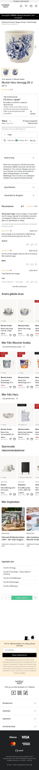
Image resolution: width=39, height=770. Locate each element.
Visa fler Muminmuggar (11, 582)
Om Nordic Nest (9, 726)
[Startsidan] (6, 6)
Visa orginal (19, 282)
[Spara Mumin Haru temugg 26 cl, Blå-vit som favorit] (35, 598)
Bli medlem (33, 112)
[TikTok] (26, 692)
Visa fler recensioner (19, 286)
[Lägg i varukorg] (14, 335)
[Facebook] (14, 692)
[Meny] (36, 5)
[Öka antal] (9, 598)
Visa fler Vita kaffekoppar (12, 578)
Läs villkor (22, 673)
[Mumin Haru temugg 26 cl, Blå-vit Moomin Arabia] (19, 46)
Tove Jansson (6, 79)
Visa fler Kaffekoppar (10, 586)
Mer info (33, 140)
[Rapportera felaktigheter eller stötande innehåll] (36, 244)
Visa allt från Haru (8, 398)
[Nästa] (35, 47)
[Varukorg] (31, 5)
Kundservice (7, 703)
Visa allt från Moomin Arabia (11, 347)
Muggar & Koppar (21, 22)
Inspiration (7, 719)
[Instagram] (20, 692)
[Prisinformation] (10, 121)
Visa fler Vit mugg (9, 568)
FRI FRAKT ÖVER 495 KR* (21, 1)
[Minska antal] (3, 598)
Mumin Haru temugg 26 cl (10, 24)
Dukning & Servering (8, 22)
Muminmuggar (32, 22)
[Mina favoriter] (26, 5)
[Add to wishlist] (10, 335)
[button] (7, 90)
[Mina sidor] (21, 5)
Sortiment (6, 711)
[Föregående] (4, 47)
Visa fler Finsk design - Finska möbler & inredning (16, 573)
